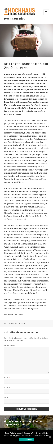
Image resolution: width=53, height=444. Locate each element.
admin (23, 323)
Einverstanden (26, 439)
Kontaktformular (21, 290)
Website (8, 398)
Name (7, 378)
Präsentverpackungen (29, 231)
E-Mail (8, 388)
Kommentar (9, 346)
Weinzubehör (16, 247)
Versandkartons (36, 228)
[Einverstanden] (49, 437)
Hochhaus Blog (14, 18)
